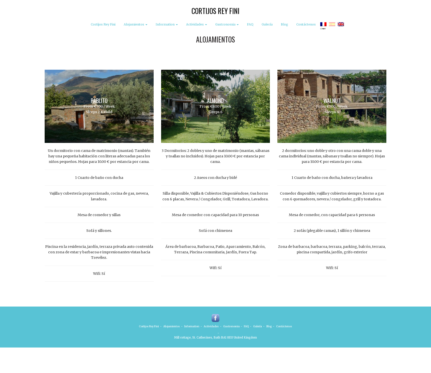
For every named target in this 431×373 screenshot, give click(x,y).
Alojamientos (134, 24)
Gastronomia (225, 24)
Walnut (331, 100)
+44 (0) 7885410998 (233, 333)
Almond (215, 100)
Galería (267, 24)
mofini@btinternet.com (200, 333)
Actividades (195, 24)
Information (165, 24)
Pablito (99, 100)
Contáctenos (306, 24)
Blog (284, 24)
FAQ (250, 24)
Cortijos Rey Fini (215, 11)
